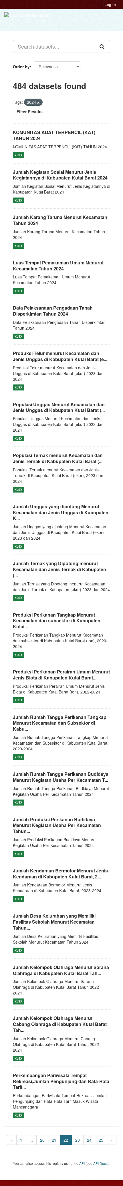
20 (42, 1140)
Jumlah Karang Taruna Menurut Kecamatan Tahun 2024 (60, 220)
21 (54, 1140)
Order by (21, 66)
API (82, 1163)
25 (101, 1140)
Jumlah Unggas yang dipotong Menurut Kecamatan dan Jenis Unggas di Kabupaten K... (60, 512)
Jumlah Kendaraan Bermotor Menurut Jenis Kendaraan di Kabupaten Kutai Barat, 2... (60, 873)
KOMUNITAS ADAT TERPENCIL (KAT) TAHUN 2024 (54, 135)
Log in (110, 4)
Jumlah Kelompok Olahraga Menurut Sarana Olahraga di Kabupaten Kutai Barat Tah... (61, 970)
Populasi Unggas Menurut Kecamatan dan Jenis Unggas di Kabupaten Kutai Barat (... (59, 407)
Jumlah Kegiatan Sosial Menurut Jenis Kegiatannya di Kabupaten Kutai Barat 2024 (60, 175)
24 (89, 1140)
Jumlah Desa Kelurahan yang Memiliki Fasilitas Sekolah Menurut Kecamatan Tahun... (54, 921)
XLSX (18, 155)
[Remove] (38, 102)
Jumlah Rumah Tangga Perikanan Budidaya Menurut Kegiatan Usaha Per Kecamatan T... (60, 777)
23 (77, 1140)
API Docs (100, 1163)
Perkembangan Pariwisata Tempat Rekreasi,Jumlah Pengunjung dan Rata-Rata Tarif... (61, 1081)
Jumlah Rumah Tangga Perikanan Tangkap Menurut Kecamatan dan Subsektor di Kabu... (59, 723)
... (31, 1140)
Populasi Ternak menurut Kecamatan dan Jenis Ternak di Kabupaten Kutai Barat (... (58, 458)
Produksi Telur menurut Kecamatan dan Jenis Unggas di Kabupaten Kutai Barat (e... (60, 356)
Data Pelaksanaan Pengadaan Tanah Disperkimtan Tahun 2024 (53, 310)
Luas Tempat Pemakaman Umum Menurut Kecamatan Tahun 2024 (58, 265)
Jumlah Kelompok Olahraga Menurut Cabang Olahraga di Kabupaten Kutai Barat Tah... (60, 1024)
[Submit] (102, 46)
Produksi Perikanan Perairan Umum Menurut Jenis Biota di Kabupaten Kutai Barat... (61, 674)
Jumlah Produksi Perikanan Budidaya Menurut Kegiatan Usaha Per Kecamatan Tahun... (57, 825)
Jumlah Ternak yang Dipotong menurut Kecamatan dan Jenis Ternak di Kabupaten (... (59, 569)
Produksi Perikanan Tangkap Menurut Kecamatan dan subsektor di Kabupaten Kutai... (56, 620)
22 (66, 1140)
